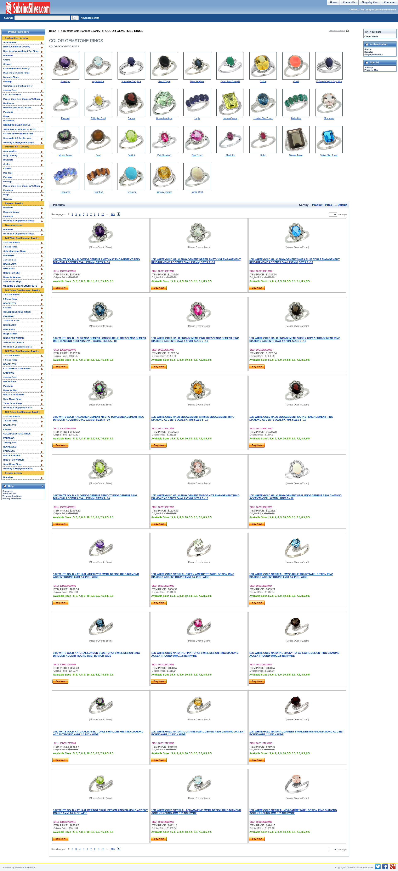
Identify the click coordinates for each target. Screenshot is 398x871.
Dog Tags (8, 173)
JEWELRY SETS (11, 321)
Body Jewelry (10, 155)
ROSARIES (8, 120)
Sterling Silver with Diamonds (18, 134)
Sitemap (368, 67)
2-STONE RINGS (11, 242)
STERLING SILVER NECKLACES (19, 129)
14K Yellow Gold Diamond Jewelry (22, 290)
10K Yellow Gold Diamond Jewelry (22, 412)
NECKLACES (9, 264)
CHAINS (7, 307)
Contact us (7, 491)
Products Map (371, 70)
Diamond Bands (11, 212)
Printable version (337, 30)
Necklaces (8, 103)
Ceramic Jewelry (13, 473)
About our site (9, 493)
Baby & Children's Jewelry (16, 47)
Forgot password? (373, 54)
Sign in (367, 49)
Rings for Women (12, 277)
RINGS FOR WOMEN (13, 338)
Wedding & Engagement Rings (18, 142)
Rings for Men (10, 334)
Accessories (9, 42)
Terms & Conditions (12, 496)
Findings (7, 181)
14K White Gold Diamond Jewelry (22, 238)
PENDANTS (9, 268)
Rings (6, 116)
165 (113, 214)
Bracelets (8, 55)
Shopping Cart (370, 2)
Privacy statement (11, 498)
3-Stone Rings (10, 247)
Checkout (389, 2)
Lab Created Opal (12, 94)
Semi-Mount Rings (12, 281)
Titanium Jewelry (13, 225)
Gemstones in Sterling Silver (18, 86)
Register (368, 52)
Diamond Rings (11, 77)
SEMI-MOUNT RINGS (13, 342)
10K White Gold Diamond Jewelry (80, 31)
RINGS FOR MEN (11, 273)
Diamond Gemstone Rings (16, 73)
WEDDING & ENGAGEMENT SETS (20, 286)
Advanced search (90, 18)
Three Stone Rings (12, 403)
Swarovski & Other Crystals (17, 138)
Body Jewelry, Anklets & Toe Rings (21, 51)
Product (317, 204)
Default (342, 204)
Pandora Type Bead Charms (17, 107)
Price (328, 204)
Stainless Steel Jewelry (17, 147)
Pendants (8, 112)
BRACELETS (9, 303)
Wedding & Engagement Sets (18, 347)
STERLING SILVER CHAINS (16, 125)
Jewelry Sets (10, 90)
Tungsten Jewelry (14, 203)
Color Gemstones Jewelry (16, 68)
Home (52, 31)
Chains (6, 60)
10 (103, 214)
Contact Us (349, 2)
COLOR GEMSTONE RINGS (17, 312)
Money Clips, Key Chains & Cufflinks (21, 99)
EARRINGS (8, 255)
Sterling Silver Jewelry (16, 38)
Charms (7, 64)
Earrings (7, 81)
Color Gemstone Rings (14, 251)
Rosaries (7, 199)
